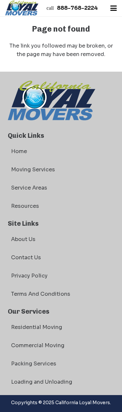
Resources (25, 206)
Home (19, 151)
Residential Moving (36, 327)
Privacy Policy (29, 275)
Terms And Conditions (40, 294)
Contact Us (26, 257)
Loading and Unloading (41, 381)
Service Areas (29, 187)
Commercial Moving (37, 345)
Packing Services (33, 363)
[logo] (21, 8)
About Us (23, 239)
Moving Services (33, 169)
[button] (113, 8)
